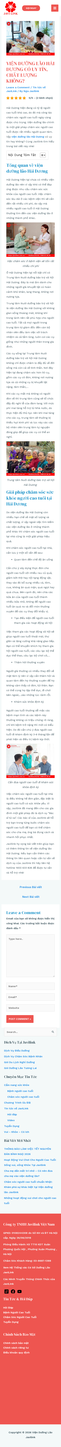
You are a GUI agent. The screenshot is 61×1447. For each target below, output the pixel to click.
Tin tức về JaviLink (16, 1108)
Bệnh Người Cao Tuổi (16, 1312)
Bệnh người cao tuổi (20, 1091)
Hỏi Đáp (8, 1307)
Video (11, 1120)
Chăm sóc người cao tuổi (23, 1096)
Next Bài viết (31, 896)
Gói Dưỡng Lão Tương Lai (20, 1068)
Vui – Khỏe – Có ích (16, 1131)
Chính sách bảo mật (16, 1343)
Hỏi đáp (12, 1114)
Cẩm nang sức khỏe (16, 1085)
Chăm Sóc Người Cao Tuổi (19, 1317)
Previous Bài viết (31, 887)
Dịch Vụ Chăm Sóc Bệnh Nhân (23, 1056)
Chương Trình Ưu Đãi (17, 1102)
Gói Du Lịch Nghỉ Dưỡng (19, 1062)
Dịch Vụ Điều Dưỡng (17, 1050)
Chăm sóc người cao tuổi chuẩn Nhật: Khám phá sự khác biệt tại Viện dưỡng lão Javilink (28, 1187)
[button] (41, 155)
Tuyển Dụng (11, 1126)
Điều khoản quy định (16, 1352)
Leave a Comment (18, 87)
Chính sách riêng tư (16, 1347)
